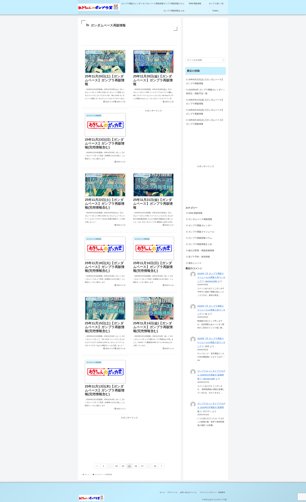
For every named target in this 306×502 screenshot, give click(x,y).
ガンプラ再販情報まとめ (200, 244)
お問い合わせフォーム (188, 492)
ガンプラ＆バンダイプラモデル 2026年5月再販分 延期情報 (211, 375)
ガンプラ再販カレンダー (200, 225)
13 (116, 466)
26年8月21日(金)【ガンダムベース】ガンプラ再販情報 (205, 102)
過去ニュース (194, 263)
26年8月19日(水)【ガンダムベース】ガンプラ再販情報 (205, 112)
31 (155, 466)
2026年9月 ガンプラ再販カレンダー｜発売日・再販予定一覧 (205, 91)
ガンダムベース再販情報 (200, 219)
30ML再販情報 (195, 213)
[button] (223, 60)
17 (142, 466)
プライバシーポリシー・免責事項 (213, 492)
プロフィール (172, 492)
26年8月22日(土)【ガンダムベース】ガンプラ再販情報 (205, 81)
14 (123, 466)
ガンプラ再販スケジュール (201, 232)
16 (136, 466)
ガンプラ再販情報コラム (200, 238)
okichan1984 (211, 281)
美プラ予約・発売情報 (199, 257)
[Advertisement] (129, 38)
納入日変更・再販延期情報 (201, 250)
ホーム (162, 492)
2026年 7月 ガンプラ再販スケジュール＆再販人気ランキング (211, 277)
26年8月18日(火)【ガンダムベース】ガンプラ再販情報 (205, 122)
